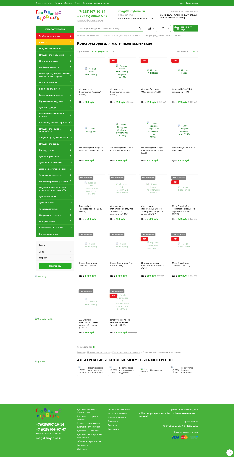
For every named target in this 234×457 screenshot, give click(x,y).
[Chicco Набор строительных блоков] (153, 188)
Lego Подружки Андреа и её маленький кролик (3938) (152, 150)
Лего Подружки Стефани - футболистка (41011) (121, 149)
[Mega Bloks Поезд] (184, 245)
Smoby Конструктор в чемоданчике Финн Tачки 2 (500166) (120, 322)
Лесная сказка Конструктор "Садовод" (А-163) (90, 92)
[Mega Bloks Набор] (184, 188)
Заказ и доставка (44, 2)
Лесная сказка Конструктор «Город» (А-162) (120, 92)
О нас (77, 2)
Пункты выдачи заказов (88, 422)
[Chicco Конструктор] (91, 245)
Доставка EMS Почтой (88, 430)
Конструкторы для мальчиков (126, 35)
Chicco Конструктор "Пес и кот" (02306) (121, 264)
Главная (81, 35)
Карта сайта (113, 428)
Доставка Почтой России (89, 426)
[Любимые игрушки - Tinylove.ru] (48, 15)
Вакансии (112, 425)
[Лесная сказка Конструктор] (91, 71)
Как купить (82, 445)
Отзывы (68, 2)
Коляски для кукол (48, 233)
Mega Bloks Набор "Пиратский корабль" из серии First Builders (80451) (183, 210)
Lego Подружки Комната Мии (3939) (183, 149)
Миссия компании (117, 417)
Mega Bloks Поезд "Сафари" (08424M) (181, 264)
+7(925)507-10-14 (91, 11)
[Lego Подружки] (91, 130)
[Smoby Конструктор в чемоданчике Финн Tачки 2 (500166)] (122, 302)
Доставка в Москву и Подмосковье (87, 411)
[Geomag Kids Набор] (153, 71)
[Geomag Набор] (184, 71)
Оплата (58, 2)
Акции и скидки (102, 2)
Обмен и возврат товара (89, 441)
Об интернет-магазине (119, 409)
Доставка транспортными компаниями (89, 436)
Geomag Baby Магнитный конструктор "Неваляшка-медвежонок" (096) (121, 210)
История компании (117, 413)
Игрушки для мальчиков (98, 35)
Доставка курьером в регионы (87, 417)
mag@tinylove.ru (131, 11)
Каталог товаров (55, 29)
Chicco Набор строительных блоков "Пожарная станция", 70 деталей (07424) (152, 210)
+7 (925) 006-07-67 (92, 16)
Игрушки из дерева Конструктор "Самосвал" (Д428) (152, 266)
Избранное (82, 449)
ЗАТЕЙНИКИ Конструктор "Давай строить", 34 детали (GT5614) (88, 324)
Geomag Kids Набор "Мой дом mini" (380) (151, 90)
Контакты (87, 2)
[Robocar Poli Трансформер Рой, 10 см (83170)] (91, 188)
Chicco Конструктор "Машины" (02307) (88, 264)
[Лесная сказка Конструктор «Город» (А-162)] (122, 71)
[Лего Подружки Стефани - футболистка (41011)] (122, 130)
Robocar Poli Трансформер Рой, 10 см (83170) (90, 209)
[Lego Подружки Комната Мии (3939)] (184, 130)
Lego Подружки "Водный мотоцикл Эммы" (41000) (91, 149)
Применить (55, 265)
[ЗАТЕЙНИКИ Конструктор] (91, 302)
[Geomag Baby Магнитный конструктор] (122, 188)
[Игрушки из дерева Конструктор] (153, 245)
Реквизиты (113, 421)
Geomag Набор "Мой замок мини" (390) (182, 90)
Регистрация (192, 2)
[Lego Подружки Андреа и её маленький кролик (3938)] (153, 130)
